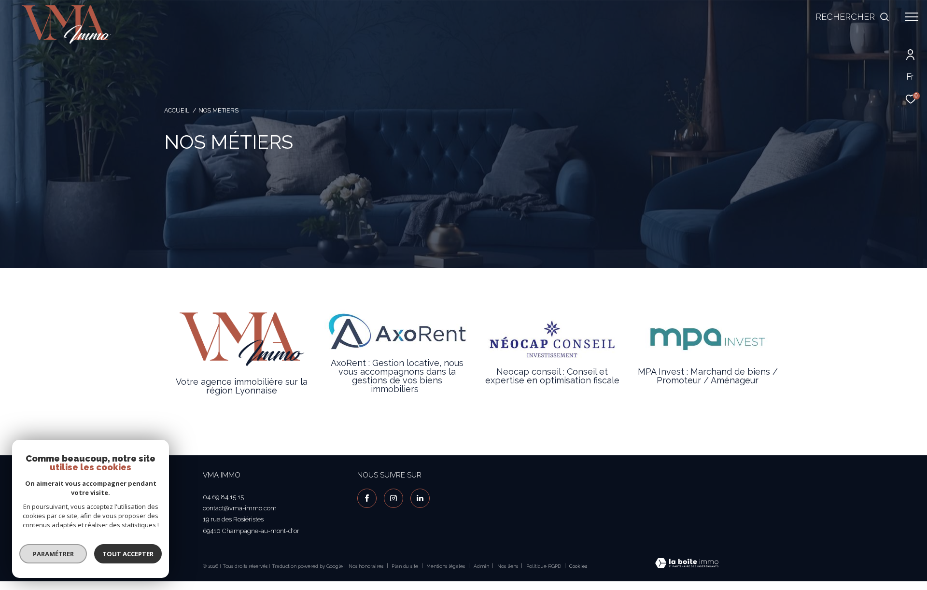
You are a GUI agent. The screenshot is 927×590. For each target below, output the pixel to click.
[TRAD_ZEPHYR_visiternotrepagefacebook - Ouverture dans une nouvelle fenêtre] (367, 498)
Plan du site (406, 566)
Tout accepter (128, 553)
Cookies (578, 566)
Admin (482, 566)
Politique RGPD (543, 566)
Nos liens (508, 566)
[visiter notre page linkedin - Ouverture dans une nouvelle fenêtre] (420, 498)
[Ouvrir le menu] (911, 17)
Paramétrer (53, 553)
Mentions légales (446, 566)
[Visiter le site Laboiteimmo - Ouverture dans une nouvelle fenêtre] (686, 564)
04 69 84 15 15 (223, 497)
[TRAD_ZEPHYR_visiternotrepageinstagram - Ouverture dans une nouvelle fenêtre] (393, 498)
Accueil (176, 110)
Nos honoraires (366, 566)
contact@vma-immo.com (240, 508)
